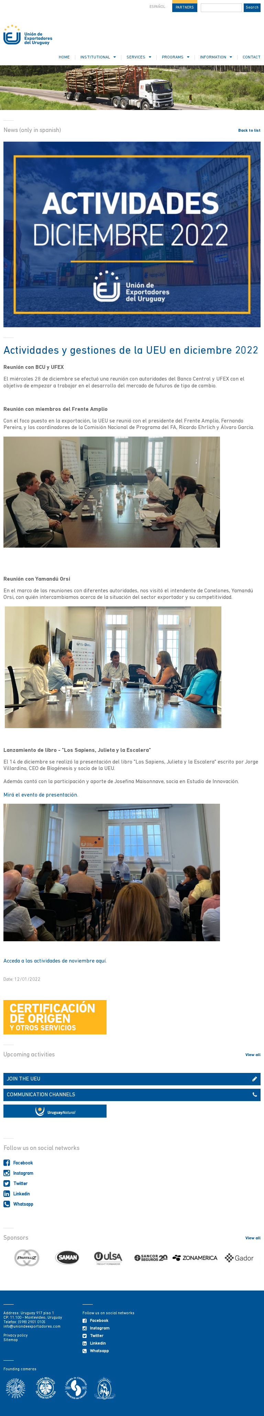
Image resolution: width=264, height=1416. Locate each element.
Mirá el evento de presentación (40, 795)
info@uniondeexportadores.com (31, 1327)
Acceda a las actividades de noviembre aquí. (55, 961)
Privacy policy (15, 1336)
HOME (64, 57)
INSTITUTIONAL (95, 57)
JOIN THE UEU (23, 1079)
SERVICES (135, 57)
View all (253, 1055)
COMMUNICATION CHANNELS (41, 1095)
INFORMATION (213, 57)
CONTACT (252, 57)
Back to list (249, 131)
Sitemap (10, 1340)
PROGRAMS (173, 57)
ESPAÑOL (157, 7)
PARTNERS (185, 8)
